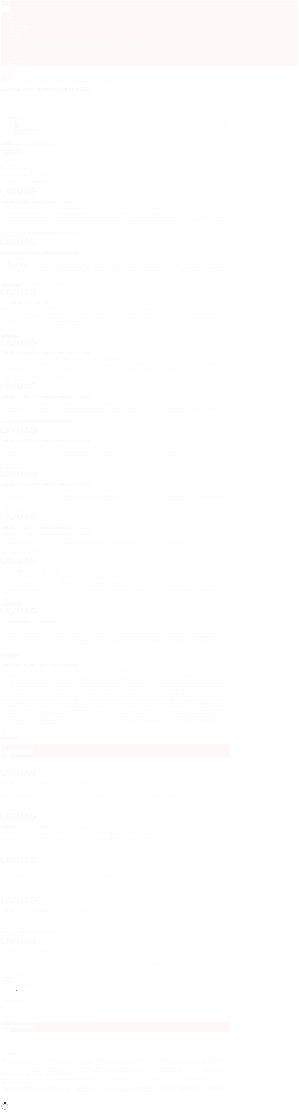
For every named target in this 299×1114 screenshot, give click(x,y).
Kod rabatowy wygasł (13, 974)
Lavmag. (6, 971)
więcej (5, 968)
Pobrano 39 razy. (59, 971)
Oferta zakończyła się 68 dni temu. (31, 971)
